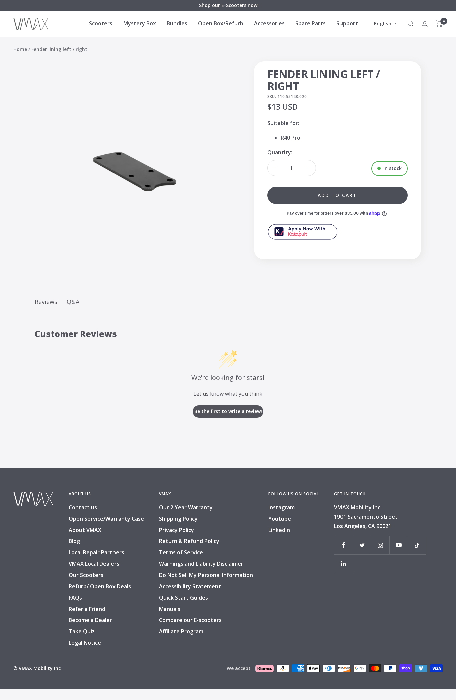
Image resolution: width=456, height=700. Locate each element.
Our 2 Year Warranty (186, 507)
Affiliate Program (181, 631)
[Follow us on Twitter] (362, 545)
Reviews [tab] (46, 302)
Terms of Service (181, 552)
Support (347, 23)
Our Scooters (86, 575)
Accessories (269, 23)
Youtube (279, 518)
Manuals (169, 609)
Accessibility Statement (190, 586)
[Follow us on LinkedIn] (343, 563)
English (382, 23)
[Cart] (439, 23)
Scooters (100, 23)
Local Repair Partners (96, 552)
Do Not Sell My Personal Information (206, 575)
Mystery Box (139, 23)
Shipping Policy (178, 518)
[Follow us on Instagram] (380, 545)
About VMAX (85, 530)
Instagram (281, 507)
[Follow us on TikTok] (417, 545)
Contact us (83, 507)
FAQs (75, 597)
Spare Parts (310, 23)
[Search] (411, 24)
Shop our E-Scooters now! (229, 5)
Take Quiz (82, 631)
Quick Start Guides (183, 597)
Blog (74, 541)
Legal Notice (85, 642)
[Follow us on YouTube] (398, 545)
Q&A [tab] (73, 302)
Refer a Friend (87, 609)
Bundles (177, 23)
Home (20, 49)
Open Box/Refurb (220, 23)
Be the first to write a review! (228, 411)
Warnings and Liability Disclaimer (201, 563)
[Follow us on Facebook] (343, 545)
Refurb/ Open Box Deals (100, 586)
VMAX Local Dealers (94, 563)
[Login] (425, 24)
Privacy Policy (176, 530)
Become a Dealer (90, 620)
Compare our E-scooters (190, 620)
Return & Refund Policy (189, 541)
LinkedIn (279, 530)
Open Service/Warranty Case (106, 518)
